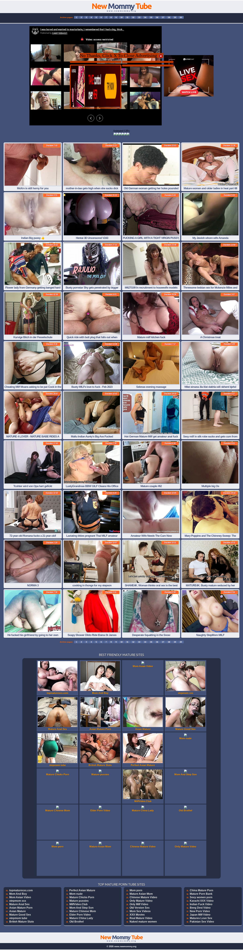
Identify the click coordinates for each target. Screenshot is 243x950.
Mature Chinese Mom (82, 911)
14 (145, 17)
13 (139, 17)
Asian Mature (17, 911)
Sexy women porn (201, 897)
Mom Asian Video (20, 897)
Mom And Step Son (81, 907)
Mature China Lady (81, 918)
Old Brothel (76, 921)
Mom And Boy (18, 893)
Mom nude (76, 893)
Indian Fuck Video (201, 904)
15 (151, 17)
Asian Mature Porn (21, 907)
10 (121, 17)
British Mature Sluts (21, 921)
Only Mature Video (141, 900)
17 (163, 17)
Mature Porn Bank (201, 893)
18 (169, 17)
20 (181, 17)
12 (133, 17)
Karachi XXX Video (202, 900)
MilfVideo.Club (78, 904)
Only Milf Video (139, 904)
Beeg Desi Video (200, 907)
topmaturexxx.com (21, 890)
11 (127, 17)
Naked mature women (143, 921)
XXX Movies (137, 914)
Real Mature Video (141, 918)
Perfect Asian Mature (82, 890)
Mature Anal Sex (19, 904)
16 (157, 17)
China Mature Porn (201, 890)
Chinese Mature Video (143, 897)
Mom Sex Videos (140, 911)
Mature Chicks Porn (81, 897)
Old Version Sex (140, 907)
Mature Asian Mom (141, 893)
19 (175, 17)
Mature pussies (79, 900)
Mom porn (136, 890)
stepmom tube (18, 918)
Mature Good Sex (20, 914)
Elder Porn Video (80, 914)
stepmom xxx (17, 900)
